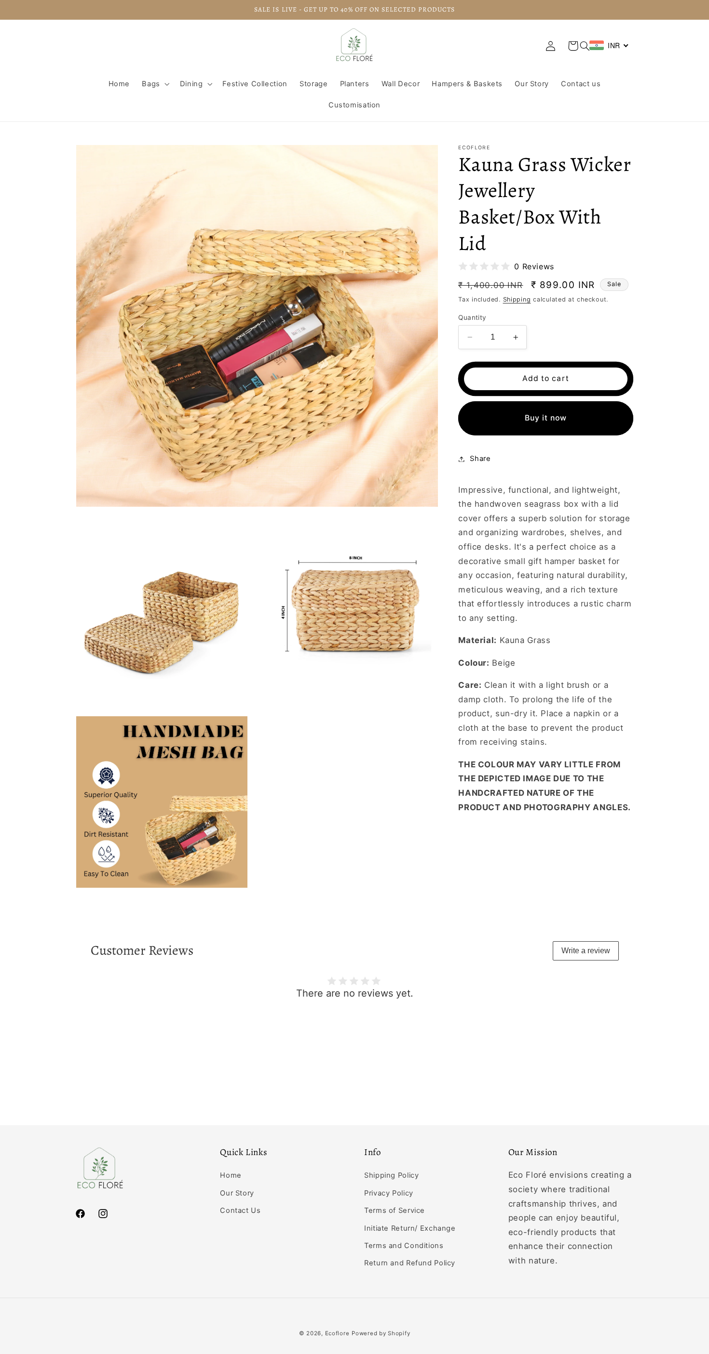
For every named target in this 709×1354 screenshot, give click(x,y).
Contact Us (240, 1210)
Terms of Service (394, 1210)
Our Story (237, 1193)
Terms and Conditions (404, 1245)
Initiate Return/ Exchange (410, 1228)
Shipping (517, 299)
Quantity (472, 317)
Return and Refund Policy (409, 1263)
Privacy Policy (388, 1193)
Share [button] (480, 458)
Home (231, 1175)
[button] (584, 46)
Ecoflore (337, 1333)
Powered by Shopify (381, 1333)
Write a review (585, 950)
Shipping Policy (391, 1175)
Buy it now (546, 417)
